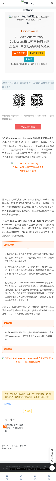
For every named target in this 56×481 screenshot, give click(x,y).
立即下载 (20, 53)
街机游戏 (8, 404)
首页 (7, 479)
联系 (35, 479)
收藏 (29, 59)
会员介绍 (52, 457)
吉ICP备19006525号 (18, 469)
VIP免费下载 (37, 53)
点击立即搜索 (29, 127)
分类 (21, 479)
